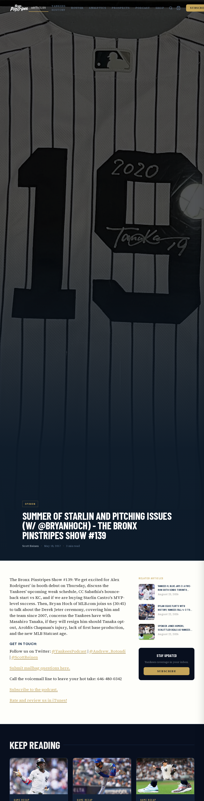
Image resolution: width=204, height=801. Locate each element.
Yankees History (59, 8)
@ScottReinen (25, 657)
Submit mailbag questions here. (40, 668)
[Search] (170, 8)
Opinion (30, 503)
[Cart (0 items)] (178, 8)
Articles (38, 7)
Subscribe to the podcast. (34, 689)
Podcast (142, 8)
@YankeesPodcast (69, 651)
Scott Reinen (30, 546)
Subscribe (166, 671)
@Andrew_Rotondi (107, 651)
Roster (77, 8)
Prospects (121, 8)
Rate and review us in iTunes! (38, 700)
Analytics (97, 8)
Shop (160, 8)
